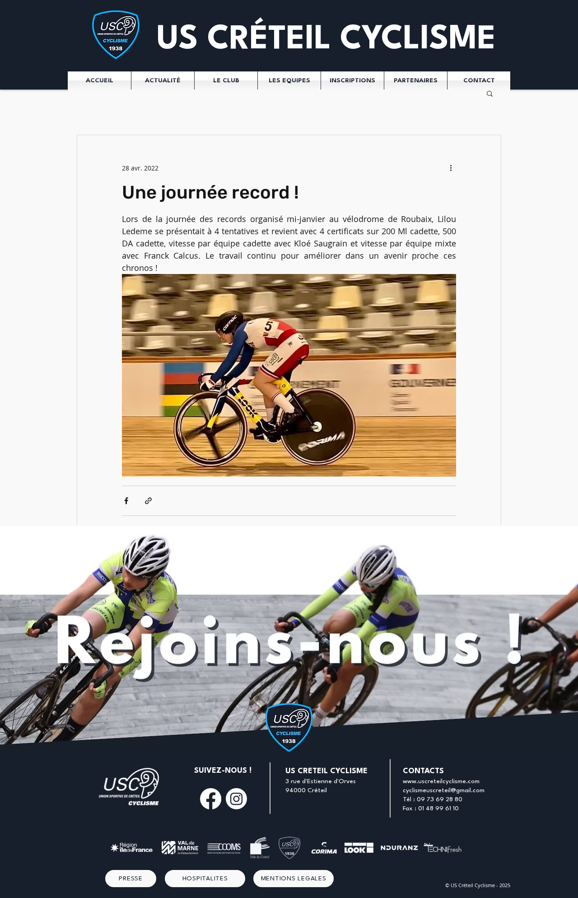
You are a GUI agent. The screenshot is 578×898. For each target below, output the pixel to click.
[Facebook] (210, 798)
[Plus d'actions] (450, 167)
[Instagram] (236, 798)
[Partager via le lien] (148, 500)
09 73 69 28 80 (439, 799)
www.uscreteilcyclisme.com (441, 781)
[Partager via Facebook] (126, 500)
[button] (489, 93)
